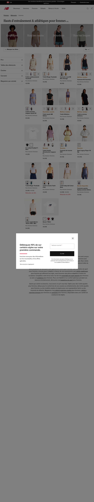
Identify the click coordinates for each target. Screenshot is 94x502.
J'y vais (62, 253)
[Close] (72, 238)
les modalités (58, 262)
